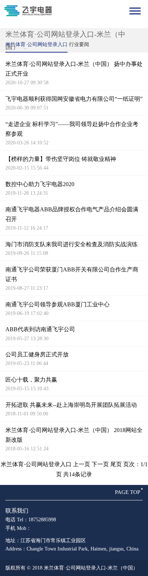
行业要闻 (79, 44)
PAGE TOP (127, 492)
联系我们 (16, 511)
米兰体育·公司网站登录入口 (36, 44)
